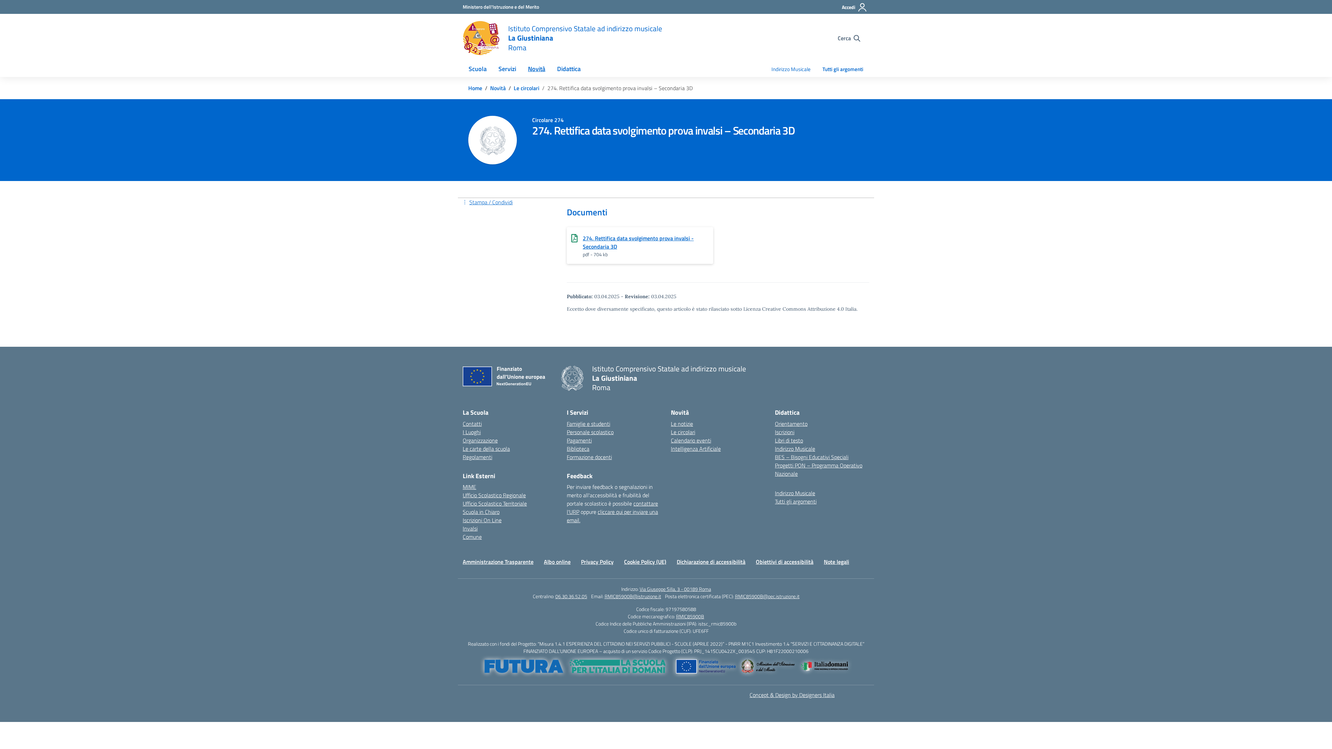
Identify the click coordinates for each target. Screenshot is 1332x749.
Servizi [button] (507, 69)
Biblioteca (578, 449)
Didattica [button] (569, 69)
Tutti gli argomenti (842, 69)
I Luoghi (472, 432)
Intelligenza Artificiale (696, 449)
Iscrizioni (784, 432)
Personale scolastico (590, 432)
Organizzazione (480, 440)
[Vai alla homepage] (481, 38)
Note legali (836, 562)
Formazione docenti (589, 457)
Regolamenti (477, 457)
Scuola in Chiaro (481, 512)
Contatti (472, 424)
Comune (472, 537)
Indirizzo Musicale (791, 69)
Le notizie (682, 424)
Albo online (557, 562)
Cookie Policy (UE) (645, 562)
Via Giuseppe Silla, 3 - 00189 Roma (675, 589)
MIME (469, 487)
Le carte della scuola (486, 449)
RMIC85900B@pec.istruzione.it (767, 596)
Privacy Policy (597, 562)
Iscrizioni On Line (482, 520)
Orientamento (791, 424)
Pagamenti (579, 440)
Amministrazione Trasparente (498, 562)
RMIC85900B (690, 616)
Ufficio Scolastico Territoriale (495, 503)
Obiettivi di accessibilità (784, 562)
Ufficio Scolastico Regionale (494, 495)
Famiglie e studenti (588, 424)
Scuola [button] (478, 69)
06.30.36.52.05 (571, 596)
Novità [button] (536, 69)
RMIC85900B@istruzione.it (633, 596)
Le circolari (683, 432)
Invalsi (470, 528)
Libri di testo (789, 440)
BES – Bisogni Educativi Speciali (811, 457)
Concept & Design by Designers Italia (792, 695)
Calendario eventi (691, 440)
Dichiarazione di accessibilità (711, 562)
